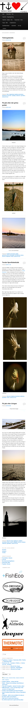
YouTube (4, 552)
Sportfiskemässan (5, 25)
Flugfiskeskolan (13, 22)
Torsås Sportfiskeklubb (10, 262)
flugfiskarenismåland (19, 94)
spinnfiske (9, 543)
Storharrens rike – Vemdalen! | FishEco (11, 663)
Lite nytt (4, 559)
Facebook (4, 549)
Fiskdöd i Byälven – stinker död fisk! (10, 681)
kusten (11, 542)
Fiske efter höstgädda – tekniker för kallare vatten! (13, 686)
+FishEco (4, 28)
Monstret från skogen (15, 666)
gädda (17, 253)
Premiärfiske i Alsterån (7, 558)
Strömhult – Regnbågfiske (16, 667)
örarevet (4, 256)
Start (3, 14)
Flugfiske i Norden (6, 564)
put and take (8, 95)
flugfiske (20, 540)
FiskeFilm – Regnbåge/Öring (8, 16)
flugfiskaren (15, 540)
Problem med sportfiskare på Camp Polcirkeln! (12, 690)
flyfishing (4, 95)
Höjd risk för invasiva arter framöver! (10, 698)
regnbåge (14, 95)
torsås (12, 256)
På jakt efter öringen (9, 403)
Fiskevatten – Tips (9, 14)
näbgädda (15, 542)
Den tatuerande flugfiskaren (8, 561)
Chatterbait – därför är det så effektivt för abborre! (13, 695)
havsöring (4, 542)
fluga (12, 540)
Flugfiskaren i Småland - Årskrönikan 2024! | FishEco (14, 660)
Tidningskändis (7, 38)
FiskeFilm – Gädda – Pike (7, 19)
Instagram (4, 551)
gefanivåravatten (5, 255)
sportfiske (23, 95)
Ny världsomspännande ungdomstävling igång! (12, 699)
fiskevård (9, 396)
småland (23, 542)
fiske (8, 94)
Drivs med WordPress (14, 705)
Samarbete (14, 25)
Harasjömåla (17, 255)
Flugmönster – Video (19, 19)
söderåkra (18, 95)
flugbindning (11, 94)
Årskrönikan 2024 (6, 562)
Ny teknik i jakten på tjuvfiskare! (9, 696)
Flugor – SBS (5, 22)
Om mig (19, 25)
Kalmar (22, 255)
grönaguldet (12, 255)
